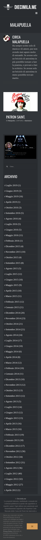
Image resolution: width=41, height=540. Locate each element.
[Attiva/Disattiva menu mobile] (36, 13)
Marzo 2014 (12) (14, 362)
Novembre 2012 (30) (15, 451)
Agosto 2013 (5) (13, 401)
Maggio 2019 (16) (14, 196)
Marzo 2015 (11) (13, 296)
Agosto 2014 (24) (14, 335)
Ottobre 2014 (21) (14, 324)
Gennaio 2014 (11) (14, 373)
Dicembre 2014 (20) (15, 312)
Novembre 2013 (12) (15, 385)
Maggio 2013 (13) (14, 418)
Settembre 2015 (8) (15, 263)
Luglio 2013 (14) (14, 407)
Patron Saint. (15, 116)
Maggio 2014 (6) (14, 351)
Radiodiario (28, 121)
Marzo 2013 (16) (14, 429)
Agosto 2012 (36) (14, 468)
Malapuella (11, 121)
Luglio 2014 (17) (14, 340)
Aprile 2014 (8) (13, 357)
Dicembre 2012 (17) (15, 446)
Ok (32, 526)
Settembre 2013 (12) (15, 396)
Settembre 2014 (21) (15, 329)
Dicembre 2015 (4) (14, 246)
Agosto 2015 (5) (13, 268)
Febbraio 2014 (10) (15, 368)
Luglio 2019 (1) (13, 185)
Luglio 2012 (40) (14, 473)
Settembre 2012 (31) (15, 462)
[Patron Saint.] (20, 101)
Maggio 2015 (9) (14, 285)
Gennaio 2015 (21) (14, 307)
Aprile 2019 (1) (13, 202)
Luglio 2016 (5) (13, 224)
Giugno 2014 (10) (14, 346)
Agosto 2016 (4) (13, 218)
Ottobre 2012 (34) (14, 457)
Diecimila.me (21, 499)
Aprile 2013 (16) (13, 423)
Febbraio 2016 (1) (14, 240)
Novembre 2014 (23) (15, 318)
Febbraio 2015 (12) (15, 301)
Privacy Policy (7, 531)
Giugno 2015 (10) (14, 279)
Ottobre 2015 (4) (13, 257)
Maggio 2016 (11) (14, 235)
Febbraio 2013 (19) (15, 434)
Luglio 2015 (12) (14, 274)
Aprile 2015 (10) (13, 290)
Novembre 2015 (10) (15, 252)
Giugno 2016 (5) (13, 229)
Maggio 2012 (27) (14, 484)
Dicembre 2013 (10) (15, 379)
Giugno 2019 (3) (13, 191)
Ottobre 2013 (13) (14, 390)
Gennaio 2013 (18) (14, 440)
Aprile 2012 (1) (13, 490)
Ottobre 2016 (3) (13, 207)
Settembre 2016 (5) (15, 213)
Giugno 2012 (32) (14, 479)
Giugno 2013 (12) (14, 412)
